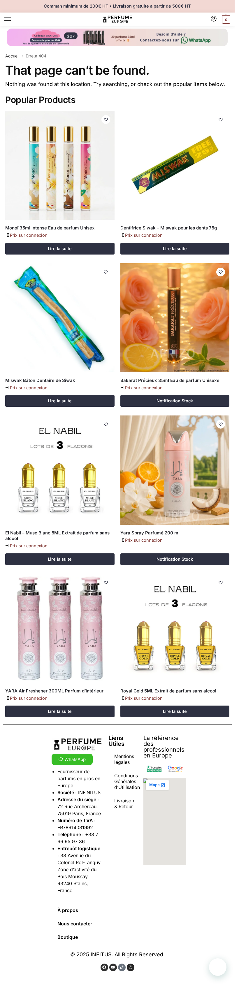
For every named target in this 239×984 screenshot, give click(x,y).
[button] (225, 19)
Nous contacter (74, 924)
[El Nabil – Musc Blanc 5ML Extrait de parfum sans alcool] (60, 470)
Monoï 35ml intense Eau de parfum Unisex (50, 228)
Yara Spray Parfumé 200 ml (150, 533)
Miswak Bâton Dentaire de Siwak (40, 380)
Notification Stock (175, 401)
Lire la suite (60, 248)
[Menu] (13, 19)
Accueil (12, 55)
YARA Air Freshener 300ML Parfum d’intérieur (54, 691)
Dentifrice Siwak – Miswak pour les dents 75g (168, 228)
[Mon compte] (213, 19)
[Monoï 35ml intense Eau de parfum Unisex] (60, 165)
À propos (67, 910)
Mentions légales (124, 759)
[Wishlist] (105, 119)
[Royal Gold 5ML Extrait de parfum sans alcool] (175, 628)
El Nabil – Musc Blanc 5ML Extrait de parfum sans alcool (57, 535)
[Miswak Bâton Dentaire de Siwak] (60, 318)
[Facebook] (104, 967)
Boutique (67, 937)
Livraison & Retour (124, 803)
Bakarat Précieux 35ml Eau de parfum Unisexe (169, 380)
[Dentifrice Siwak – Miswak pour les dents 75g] (175, 165)
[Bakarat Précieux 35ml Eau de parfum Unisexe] (175, 318)
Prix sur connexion (29, 235)
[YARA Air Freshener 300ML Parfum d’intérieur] (60, 628)
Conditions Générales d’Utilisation (127, 781)
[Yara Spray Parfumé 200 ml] (175, 470)
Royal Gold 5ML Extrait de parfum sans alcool (168, 691)
